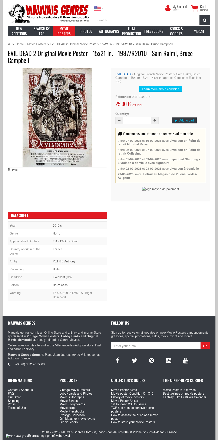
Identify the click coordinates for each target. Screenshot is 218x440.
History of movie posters (127, 397)
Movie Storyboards (72, 404)
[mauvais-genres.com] (49, 13)
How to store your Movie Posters (133, 422)
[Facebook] (117, 360)
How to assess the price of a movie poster (134, 417)
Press (12, 404)
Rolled (57, 269)
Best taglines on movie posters (183, 393)
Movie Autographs (72, 397)
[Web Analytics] (17, 436)
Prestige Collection (72, 415)
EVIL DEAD (123, 74)
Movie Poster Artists (124, 400)
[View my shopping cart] (194, 8)
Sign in (175, 9)
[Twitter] (134, 360)
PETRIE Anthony (64, 261)
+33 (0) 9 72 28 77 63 (30, 364)
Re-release (60, 285)
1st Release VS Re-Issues (128, 404)
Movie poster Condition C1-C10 (132, 393)
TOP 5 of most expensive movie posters (132, 409)
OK (205, 346)
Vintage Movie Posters (75, 390)
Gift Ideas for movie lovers (77, 418)
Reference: (123, 96)
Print (14, 169)
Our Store (14, 397)
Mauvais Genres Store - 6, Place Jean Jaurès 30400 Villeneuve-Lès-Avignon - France (119, 432)
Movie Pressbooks (72, 411)
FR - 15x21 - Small (65, 241)
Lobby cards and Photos (76, 393)
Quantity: (122, 114)
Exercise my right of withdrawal (49, 435)
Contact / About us (20, 390)
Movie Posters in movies (179, 390)
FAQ (11, 393)
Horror (57, 233)
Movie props (68, 407)
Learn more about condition (160, 89)
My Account (179, 6)
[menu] (167, 8)
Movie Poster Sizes (124, 390)
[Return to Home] (9, 44)
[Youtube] (185, 360)
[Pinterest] (151, 360)
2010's (57, 225)
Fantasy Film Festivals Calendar (184, 397)
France (57, 249)
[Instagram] (168, 360)
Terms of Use (17, 407)
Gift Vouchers (69, 422)
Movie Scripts (69, 400)
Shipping (14, 400)
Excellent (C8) (62, 277)
